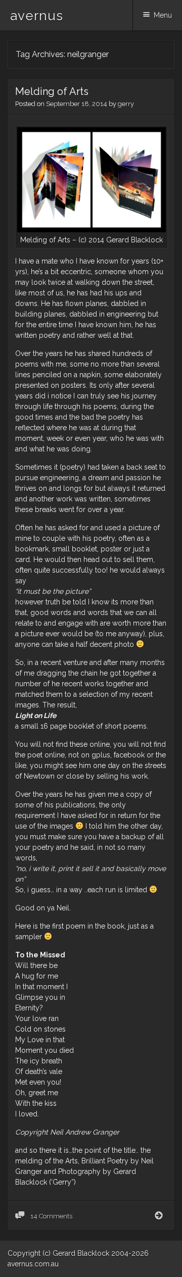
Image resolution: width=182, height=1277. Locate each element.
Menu (163, 15)
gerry (126, 104)
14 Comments (50, 1216)
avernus (36, 15)
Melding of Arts (51, 91)
